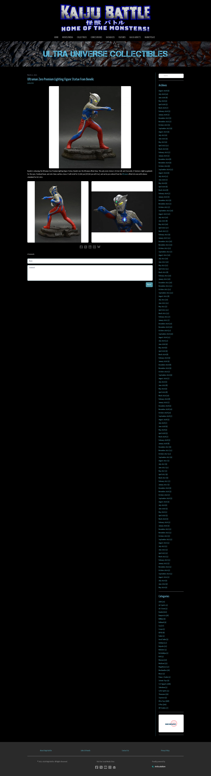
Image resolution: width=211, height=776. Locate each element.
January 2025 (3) (164, 156)
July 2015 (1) (163, 546)
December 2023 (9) (165, 200)
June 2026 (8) (163, 98)
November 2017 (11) (165, 450)
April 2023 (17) (164, 228)
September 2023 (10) (166, 211)
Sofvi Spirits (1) (164, 691)
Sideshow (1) (163, 687)
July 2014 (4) (163, 581)
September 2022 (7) (165, 252)
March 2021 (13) (164, 313)
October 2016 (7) (164, 495)
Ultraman (125, 174)
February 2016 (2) (164, 522)
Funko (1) (162, 636)
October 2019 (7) (164, 372)
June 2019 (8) (163, 385)
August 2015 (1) (164, 543)
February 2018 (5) (164, 440)
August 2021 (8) (164, 296)
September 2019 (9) (165, 375)
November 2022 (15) (165, 245)
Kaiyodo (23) (163, 646)
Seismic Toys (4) (164, 681)
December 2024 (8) (165, 159)
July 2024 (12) (163, 176)
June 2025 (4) (163, 139)
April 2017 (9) (163, 474)
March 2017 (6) (163, 478)
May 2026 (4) (163, 101)
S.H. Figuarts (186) (165, 684)
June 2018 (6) (163, 426)
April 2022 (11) (164, 269)
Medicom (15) (163, 663)
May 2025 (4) (163, 142)
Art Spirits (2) (163, 605)
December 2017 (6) (165, 447)
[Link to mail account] (114, 767)
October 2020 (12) (165, 331)
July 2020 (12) (163, 341)
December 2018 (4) (165, 406)
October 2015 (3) (164, 536)
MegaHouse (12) (164, 667)
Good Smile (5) (163, 639)
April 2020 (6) (163, 351)
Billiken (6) (162, 619)
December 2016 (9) (165, 488)
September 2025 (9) (165, 128)
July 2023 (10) (163, 217)
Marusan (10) (163, 660)
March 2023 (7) (163, 231)
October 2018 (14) (165, 413)
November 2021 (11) (165, 286)
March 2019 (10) (164, 396)
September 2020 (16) (166, 334)
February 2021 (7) (164, 317)
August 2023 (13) (164, 214)
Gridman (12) (163, 643)
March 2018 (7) (163, 437)
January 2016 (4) (164, 526)
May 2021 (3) (163, 307)
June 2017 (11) (164, 468)
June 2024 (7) (163, 180)
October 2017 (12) (165, 454)
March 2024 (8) (163, 190)
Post (149, 285)
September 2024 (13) (166, 170)
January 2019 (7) (164, 402)
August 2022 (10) (164, 255)
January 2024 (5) (164, 197)
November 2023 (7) (165, 204)
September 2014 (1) (165, 574)
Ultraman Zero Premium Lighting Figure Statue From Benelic (60, 79)
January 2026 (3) (164, 115)
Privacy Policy (165, 751)
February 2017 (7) (164, 481)
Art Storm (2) (163, 609)
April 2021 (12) (164, 310)
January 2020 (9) (164, 361)
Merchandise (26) (164, 670)
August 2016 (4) (164, 502)
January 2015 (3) (164, 563)
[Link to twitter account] (101, 767)
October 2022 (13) (165, 248)
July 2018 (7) (163, 423)
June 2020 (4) (163, 344)
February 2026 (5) (164, 111)
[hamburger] (32, 4)
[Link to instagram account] (109, 767)
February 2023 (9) (164, 235)
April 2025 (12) (164, 146)
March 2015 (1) (163, 557)
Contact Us (125, 751)
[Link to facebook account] (96, 767)
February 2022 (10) (165, 276)
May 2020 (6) (163, 348)
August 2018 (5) (164, 420)
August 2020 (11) (164, 337)
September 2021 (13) (166, 293)
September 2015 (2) (165, 539)
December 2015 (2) (165, 529)
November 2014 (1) (165, 567)
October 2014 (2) (164, 570)
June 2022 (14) (164, 262)
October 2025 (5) (164, 125)
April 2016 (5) (163, 516)
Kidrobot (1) (163, 650)
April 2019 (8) (163, 392)
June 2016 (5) (163, 509)
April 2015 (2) (163, 553)
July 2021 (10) (163, 300)
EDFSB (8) (162, 633)
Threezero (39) (163, 694)
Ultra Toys (30, 83)
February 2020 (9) (164, 358)
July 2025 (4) (163, 135)
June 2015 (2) (163, 550)
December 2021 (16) (165, 283)
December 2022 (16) (165, 241)
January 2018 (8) (164, 444)
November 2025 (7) (165, 122)
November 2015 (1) (165, 533)
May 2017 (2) (163, 471)
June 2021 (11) (164, 303)
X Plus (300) (162, 705)
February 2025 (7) (164, 152)
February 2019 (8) (164, 399)
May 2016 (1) (163, 512)
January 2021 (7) (164, 320)
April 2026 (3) (163, 104)
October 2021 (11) (165, 289)
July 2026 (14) (163, 94)
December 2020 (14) (165, 324)
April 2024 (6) (163, 187)
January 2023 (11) (164, 238)
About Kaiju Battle (46, 751)
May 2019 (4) (163, 389)
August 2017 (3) (164, 461)
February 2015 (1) (164, 560)
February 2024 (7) (164, 194)
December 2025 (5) (165, 118)
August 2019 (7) (164, 378)
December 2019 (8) (165, 365)
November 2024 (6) (165, 163)
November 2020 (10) (165, 327)
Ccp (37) (161, 626)
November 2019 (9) (165, 368)
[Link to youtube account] (105, 767)
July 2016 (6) (163, 505)
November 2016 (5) (165, 492)
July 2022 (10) (163, 259)
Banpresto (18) (164, 615)
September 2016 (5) (165, 498)
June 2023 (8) (163, 221)
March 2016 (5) (163, 519)
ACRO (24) (162, 602)
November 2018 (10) (165, 409)
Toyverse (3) (163, 698)
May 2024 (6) (163, 183)
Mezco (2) (162, 674)
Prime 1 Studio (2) (164, 677)
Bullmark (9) (162, 622)
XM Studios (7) (163, 708)
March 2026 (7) (163, 108)
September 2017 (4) (165, 457)
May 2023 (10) (163, 224)
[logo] (105, 18)
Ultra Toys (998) (164, 701)
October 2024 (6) (164, 166)
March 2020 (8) (163, 355)
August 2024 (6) (164, 173)
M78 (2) (161, 657)
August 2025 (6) (164, 132)
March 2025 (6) (163, 149)
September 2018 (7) (165, 416)
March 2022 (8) (163, 272)
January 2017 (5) (164, 485)
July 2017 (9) (163, 464)
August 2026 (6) (164, 91)
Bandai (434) (163, 612)
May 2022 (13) (163, 265)
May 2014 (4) (163, 587)
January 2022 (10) (164, 279)
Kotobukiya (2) (163, 653)
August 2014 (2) (164, 577)
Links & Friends (85, 751)
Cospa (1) (162, 629)
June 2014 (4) (163, 584)
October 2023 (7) (164, 207)
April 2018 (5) (163, 433)
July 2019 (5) (163, 382)
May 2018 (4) (163, 430)
